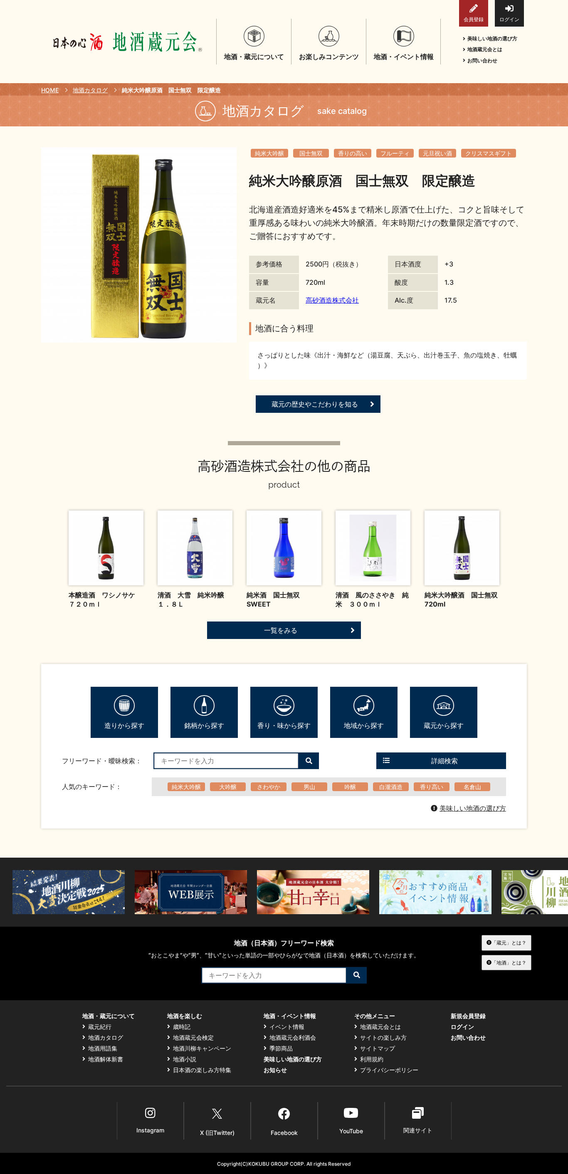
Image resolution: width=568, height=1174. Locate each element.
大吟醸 (228, 786)
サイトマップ (377, 1048)
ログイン (509, 19)
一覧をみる (280, 630)
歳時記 (181, 1027)
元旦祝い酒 (437, 153)
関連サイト (417, 1130)
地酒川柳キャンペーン (202, 1048)
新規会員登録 (468, 1016)
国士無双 (311, 153)
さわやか (268, 786)
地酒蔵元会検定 (193, 1037)
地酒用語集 (102, 1048)
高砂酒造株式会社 (332, 300)
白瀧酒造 (391, 786)
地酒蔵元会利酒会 (292, 1037)
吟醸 (350, 786)
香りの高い (352, 153)
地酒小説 (184, 1059)
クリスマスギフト (488, 153)
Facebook (284, 1132)
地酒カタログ (90, 90)
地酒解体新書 (105, 1059)
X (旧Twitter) (217, 1132)
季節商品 (281, 1048)
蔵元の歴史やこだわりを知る (315, 404)
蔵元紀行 (99, 1027)
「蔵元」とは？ (508, 943)
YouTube (351, 1131)
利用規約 (371, 1059)
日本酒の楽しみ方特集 (202, 1070)
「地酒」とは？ (508, 962)
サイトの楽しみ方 (383, 1037)
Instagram (150, 1130)
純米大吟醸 (269, 153)
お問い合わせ (482, 60)
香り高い (431, 786)
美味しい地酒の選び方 (492, 38)
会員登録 (474, 19)
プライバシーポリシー (389, 1070)
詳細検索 (444, 761)
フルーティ (395, 153)
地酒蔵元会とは (484, 49)
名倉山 (472, 786)
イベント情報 (286, 1027)
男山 (309, 786)
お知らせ (275, 1070)
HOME (50, 90)
